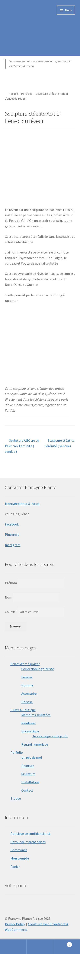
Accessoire (29, 693)
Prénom (11, 583)
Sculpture (28, 774)
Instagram (12, 545)
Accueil (13, 94)
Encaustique (30, 731)
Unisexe (27, 702)
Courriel (11, 612)
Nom (8, 597)
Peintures (28, 723)
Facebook (12, 524)
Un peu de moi (31, 757)
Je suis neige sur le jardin (50, 736)
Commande (18, 850)
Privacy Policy (15, 924)
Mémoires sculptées (36, 715)
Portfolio (26, 94)
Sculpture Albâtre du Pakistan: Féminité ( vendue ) (22, 446)
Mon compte (19, 858)
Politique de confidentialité (30, 833)
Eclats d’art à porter (25, 664)
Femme (26, 677)
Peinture (27, 765)
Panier (15, 866)
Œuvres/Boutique (23, 710)
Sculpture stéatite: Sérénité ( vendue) (60, 443)
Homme (27, 685)
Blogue (15, 798)
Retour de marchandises (28, 842)
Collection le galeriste (37, 669)
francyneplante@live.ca (22, 503)
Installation (30, 782)
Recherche (40, 947)
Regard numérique (34, 744)
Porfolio (16, 752)
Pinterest (12, 534)
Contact (27, 790)
